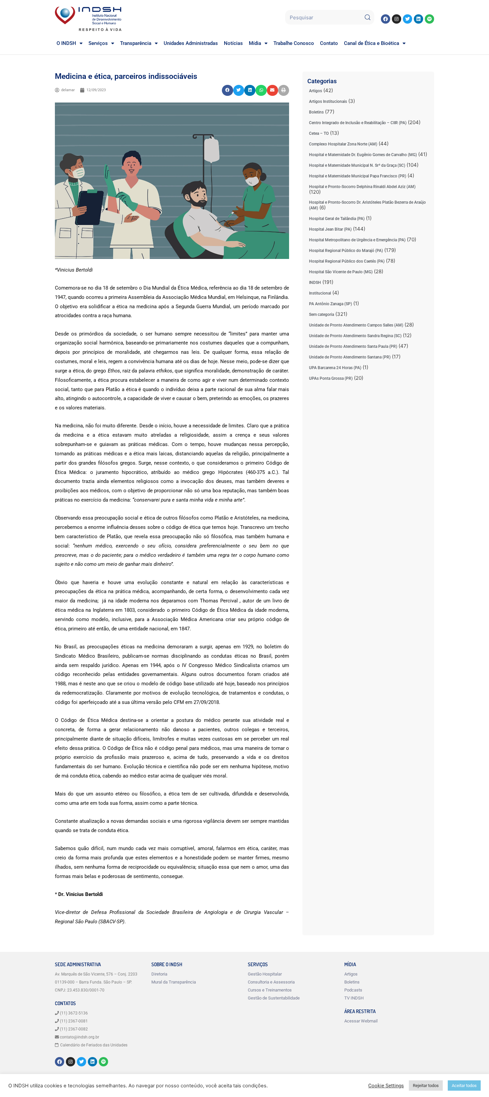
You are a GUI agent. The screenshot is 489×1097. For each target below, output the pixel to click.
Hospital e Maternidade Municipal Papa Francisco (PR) (357, 176)
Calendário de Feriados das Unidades (93, 1045)
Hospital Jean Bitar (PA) (330, 229)
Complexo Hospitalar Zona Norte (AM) (343, 144)
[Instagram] (396, 19)
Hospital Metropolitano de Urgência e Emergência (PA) (357, 240)
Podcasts (353, 989)
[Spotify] (429, 19)
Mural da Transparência (173, 982)
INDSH (315, 282)
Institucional (320, 293)
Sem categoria (321, 314)
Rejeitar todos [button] (426, 1085)
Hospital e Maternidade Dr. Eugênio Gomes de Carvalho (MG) (363, 154)
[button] (227, 90)
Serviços (98, 43)
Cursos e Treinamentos (270, 989)
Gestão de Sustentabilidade (274, 997)
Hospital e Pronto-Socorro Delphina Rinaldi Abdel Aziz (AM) (362, 186)
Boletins (316, 112)
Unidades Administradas (191, 43)
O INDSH (66, 43)
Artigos (315, 91)
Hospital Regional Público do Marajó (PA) (346, 250)
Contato (329, 43)
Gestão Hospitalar (265, 974)
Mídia (255, 43)
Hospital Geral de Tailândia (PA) (337, 218)
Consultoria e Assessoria (271, 982)
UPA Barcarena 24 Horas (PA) (335, 367)
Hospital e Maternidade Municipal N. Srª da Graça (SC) (357, 165)
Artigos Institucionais (328, 101)
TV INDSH (354, 997)
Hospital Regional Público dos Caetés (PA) (347, 261)
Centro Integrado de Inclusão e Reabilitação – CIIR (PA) (358, 122)
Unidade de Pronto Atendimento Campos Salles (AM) (356, 325)
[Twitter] (407, 19)
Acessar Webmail (361, 1020)
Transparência (135, 43)
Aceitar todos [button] (464, 1085)
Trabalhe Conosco (293, 43)
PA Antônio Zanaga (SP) (330, 304)
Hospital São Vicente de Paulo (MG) (341, 272)
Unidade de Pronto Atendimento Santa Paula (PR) (353, 346)
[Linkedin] (418, 19)
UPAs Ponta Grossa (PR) (331, 378)
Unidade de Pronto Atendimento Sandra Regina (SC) (355, 335)
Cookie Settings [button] (386, 1086)
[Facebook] (385, 19)
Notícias (233, 43)
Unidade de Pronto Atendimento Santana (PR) (350, 357)
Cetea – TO (319, 133)
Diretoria (159, 974)
